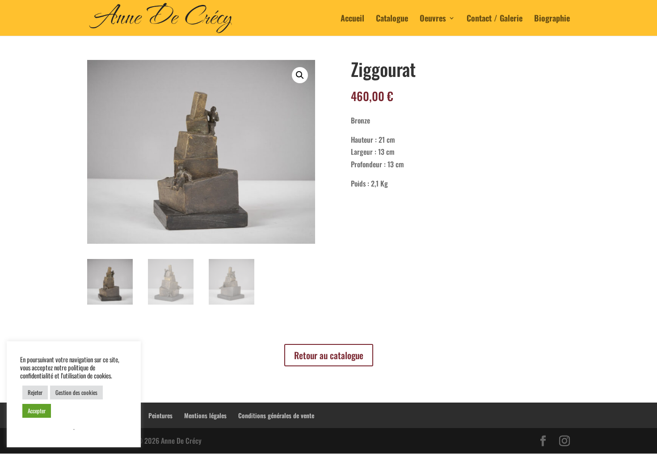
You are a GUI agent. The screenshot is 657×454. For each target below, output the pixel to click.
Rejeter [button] (35, 392)
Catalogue (392, 19)
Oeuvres (433, 19)
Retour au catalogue (328, 355)
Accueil (352, 19)
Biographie (552, 19)
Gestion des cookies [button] (76, 392)
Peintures (160, 415)
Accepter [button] (37, 410)
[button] (300, 75)
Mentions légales (205, 415)
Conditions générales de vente (276, 415)
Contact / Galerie (494, 19)
